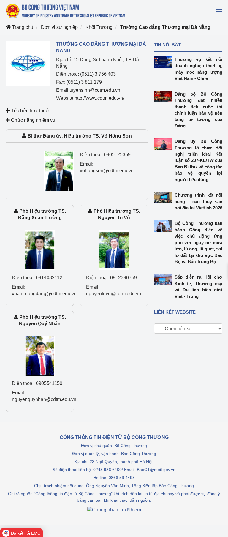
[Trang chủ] (66, 10)
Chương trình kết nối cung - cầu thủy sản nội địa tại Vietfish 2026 (198, 201)
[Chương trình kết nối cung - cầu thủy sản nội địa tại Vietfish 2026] (164, 197)
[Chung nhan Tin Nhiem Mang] (114, 509)
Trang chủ (22, 27)
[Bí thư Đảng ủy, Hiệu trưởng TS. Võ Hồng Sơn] (59, 170)
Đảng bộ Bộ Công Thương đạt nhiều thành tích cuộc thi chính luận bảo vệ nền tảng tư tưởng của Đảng (198, 109)
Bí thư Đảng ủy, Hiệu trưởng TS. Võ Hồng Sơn (80, 135)
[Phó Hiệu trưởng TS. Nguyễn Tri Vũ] (114, 249)
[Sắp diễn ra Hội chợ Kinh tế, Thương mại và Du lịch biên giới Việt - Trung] (164, 279)
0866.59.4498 (122, 477)
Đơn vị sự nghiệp (59, 27)
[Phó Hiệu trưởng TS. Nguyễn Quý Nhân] (40, 355)
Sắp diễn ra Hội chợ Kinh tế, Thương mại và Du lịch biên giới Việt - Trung (198, 286)
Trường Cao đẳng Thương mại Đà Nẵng (165, 27)
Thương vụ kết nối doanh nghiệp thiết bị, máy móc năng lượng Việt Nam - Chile (198, 69)
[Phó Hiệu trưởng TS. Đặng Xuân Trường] (40, 249)
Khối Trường (99, 27)
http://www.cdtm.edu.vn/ (99, 98)
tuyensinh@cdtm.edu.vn (94, 90)
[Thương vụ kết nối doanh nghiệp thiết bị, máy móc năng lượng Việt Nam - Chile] (164, 62)
